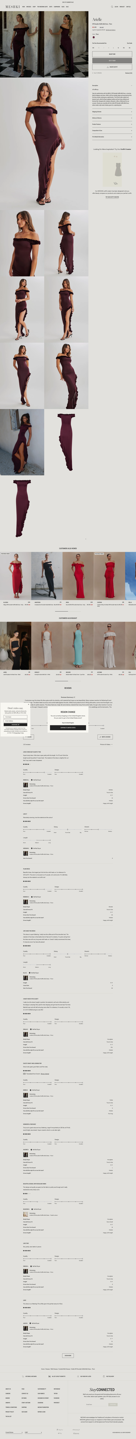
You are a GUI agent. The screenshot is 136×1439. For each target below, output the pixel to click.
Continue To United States (68, 728)
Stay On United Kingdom (68, 723)
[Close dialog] (29, 704)
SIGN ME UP (15, 724)
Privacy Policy (17, 732)
